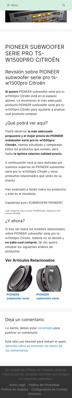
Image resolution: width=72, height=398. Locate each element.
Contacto (34, 394)
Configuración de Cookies (49, 389)
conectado (45, 328)
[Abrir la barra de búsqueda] (64, 5)
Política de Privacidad (44, 385)
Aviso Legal (17, 385)
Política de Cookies (14, 389)
